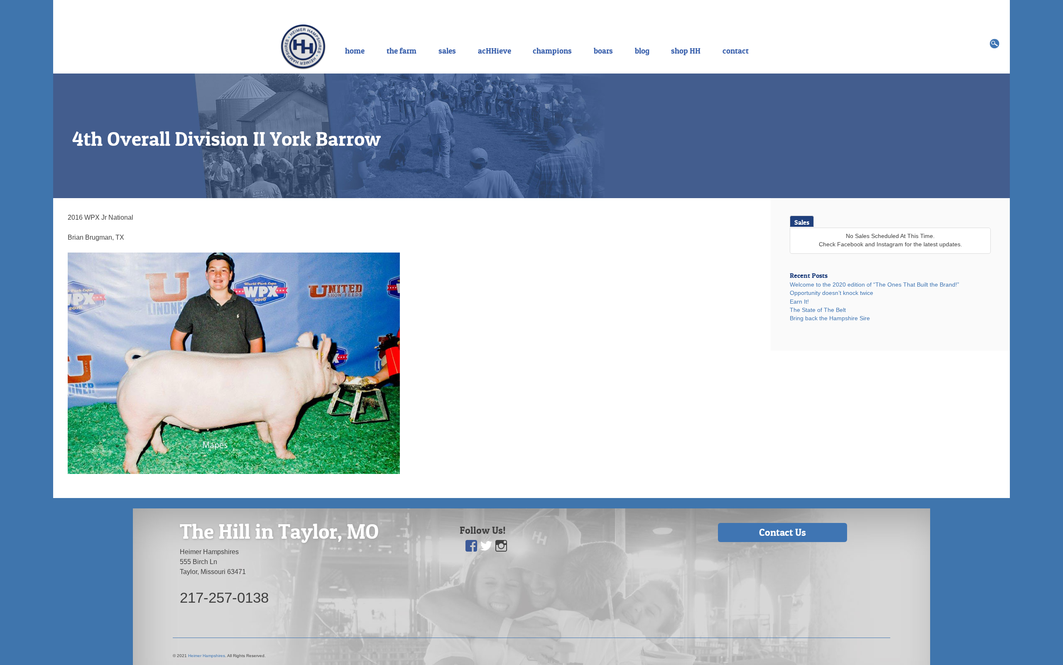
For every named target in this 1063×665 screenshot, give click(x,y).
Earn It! (799, 302)
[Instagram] (501, 546)
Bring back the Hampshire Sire (830, 318)
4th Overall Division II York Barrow (226, 138)
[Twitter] (487, 546)
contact (736, 51)
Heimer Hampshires (206, 655)
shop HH (686, 51)
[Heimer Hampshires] (303, 46)
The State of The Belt (818, 310)
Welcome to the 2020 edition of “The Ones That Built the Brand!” (874, 285)
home (355, 51)
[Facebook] (472, 546)
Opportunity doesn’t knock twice (831, 293)
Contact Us (782, 532)
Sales (801, 222)
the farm (401, 51)
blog (642, 51)
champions (552, 51)
